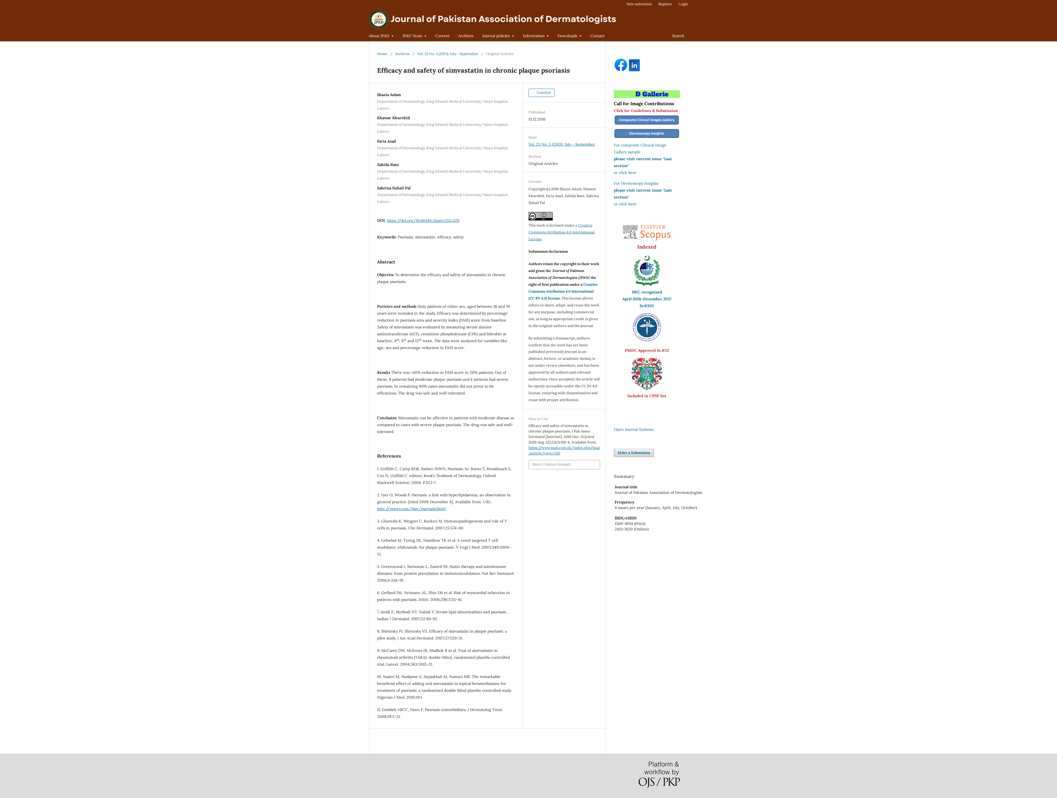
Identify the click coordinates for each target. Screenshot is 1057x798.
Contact (597, 35)
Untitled (543, 92)
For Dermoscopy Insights (636, 183)
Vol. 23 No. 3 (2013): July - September (447, 53)
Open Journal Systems (633, 429)
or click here (625, 172)
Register (665, 4)
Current (442, 35)
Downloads (568, 35)
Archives (465, 35)
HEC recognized (647, 292)
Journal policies (496, 35)
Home (382, 53)
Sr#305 (647, 305)
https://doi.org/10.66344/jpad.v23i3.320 (423, 220)
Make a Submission (634, 452)
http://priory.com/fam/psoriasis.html (411, 508)
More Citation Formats (551, 464)
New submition (639, 4)
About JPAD (379, 35)
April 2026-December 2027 (647, 298)
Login (683, 4)
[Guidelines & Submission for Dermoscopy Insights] (647, 138)
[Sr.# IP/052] (647, 339)
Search (678, 35)
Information (534, 35)
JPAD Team (412, 35)
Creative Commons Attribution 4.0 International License (561, 232)
